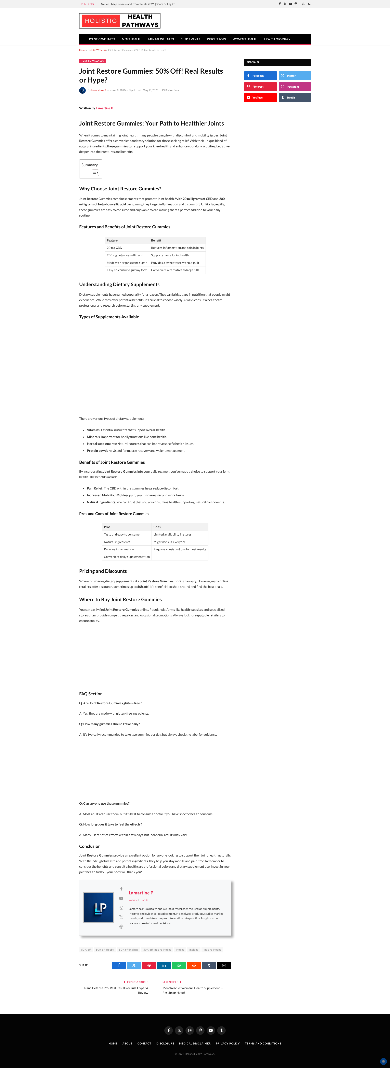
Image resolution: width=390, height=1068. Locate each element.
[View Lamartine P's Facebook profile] (121, 888)
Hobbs (180, 949)
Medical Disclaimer (195, 1043)
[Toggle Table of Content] (93, 172)
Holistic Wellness (101, 39)
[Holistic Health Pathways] (119, 21)
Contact (144, 1043)
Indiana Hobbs (212, 949)
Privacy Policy (228, 1043)
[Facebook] (65, 119)
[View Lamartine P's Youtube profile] (121, 898)
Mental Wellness (161, 39)
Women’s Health (245, 39)
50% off (86, 949)
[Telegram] (65, 162)
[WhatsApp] (65, 173)
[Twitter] (65, 130)
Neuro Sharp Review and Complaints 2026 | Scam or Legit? (137, 4)
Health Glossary (277, 39)
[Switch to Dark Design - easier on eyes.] (303, 3)
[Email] (65, 151)
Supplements (190, 39)
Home (82, 50)
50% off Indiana (128, 949)
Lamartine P (98, 90)
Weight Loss (216, 39)
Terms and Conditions (263, 1043)
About (127, 1043)
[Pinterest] (65, 141)
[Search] (309, 4)
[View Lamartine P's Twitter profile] (121, 917)
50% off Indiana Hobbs (157, 949)
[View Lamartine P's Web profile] (121, 926)
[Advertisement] (155, 368)
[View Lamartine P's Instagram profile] (121, 907)
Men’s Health (131, 39)
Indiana (193, 949)
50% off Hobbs (105, 949)
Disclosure (165, 1043)
